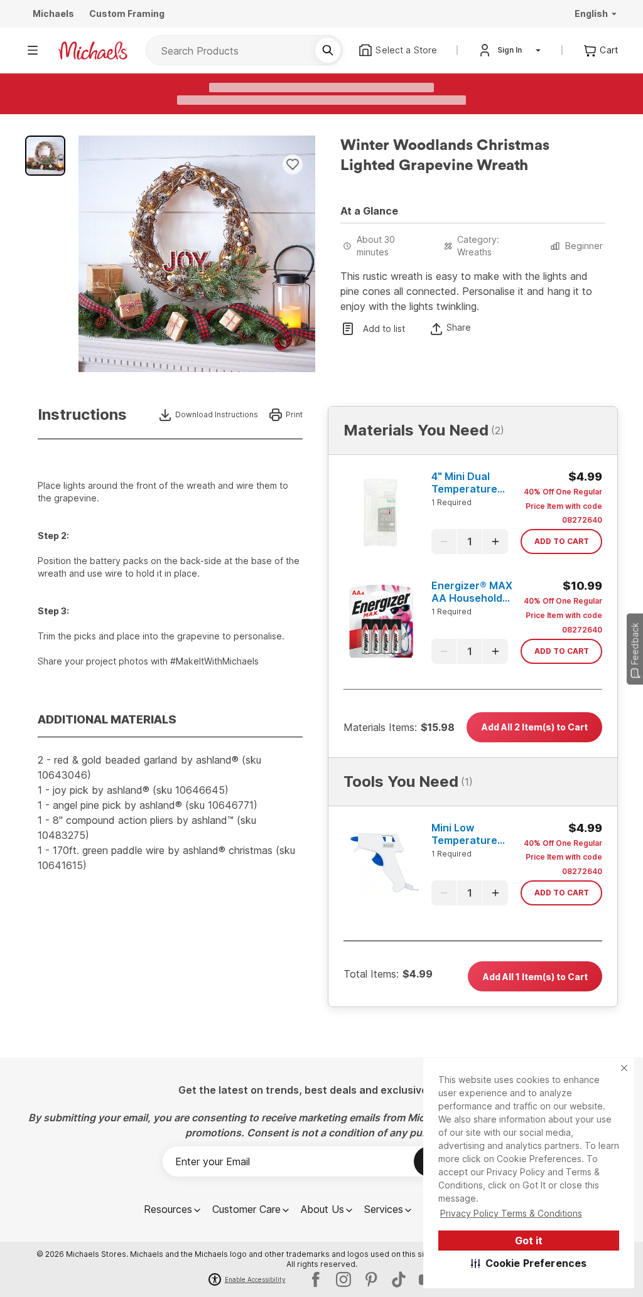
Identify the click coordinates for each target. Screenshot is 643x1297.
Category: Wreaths (478, 245)
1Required (451, 502)
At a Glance (369, 211)
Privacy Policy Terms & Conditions (511, 1213)
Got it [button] (529, 1240)
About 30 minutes (376, 245)
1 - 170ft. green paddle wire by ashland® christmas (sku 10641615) (166, 858)
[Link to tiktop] (399, 1279)
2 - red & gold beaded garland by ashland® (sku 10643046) (149, 767)
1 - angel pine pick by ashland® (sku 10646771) (147, 805)
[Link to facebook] (316, 1279)
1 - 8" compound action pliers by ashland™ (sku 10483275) (147, 827)
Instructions (82, 415)
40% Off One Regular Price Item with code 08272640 (563, 506)
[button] (529, 1263)
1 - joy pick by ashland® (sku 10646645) (133, 790)
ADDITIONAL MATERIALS (107, 719)
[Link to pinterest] (371, 1279)
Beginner (584, 245)
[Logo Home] (93, 50)
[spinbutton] (469, 541)
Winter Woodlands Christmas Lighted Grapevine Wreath (444, 155)
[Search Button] (327, 50)
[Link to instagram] (343, 1279)
